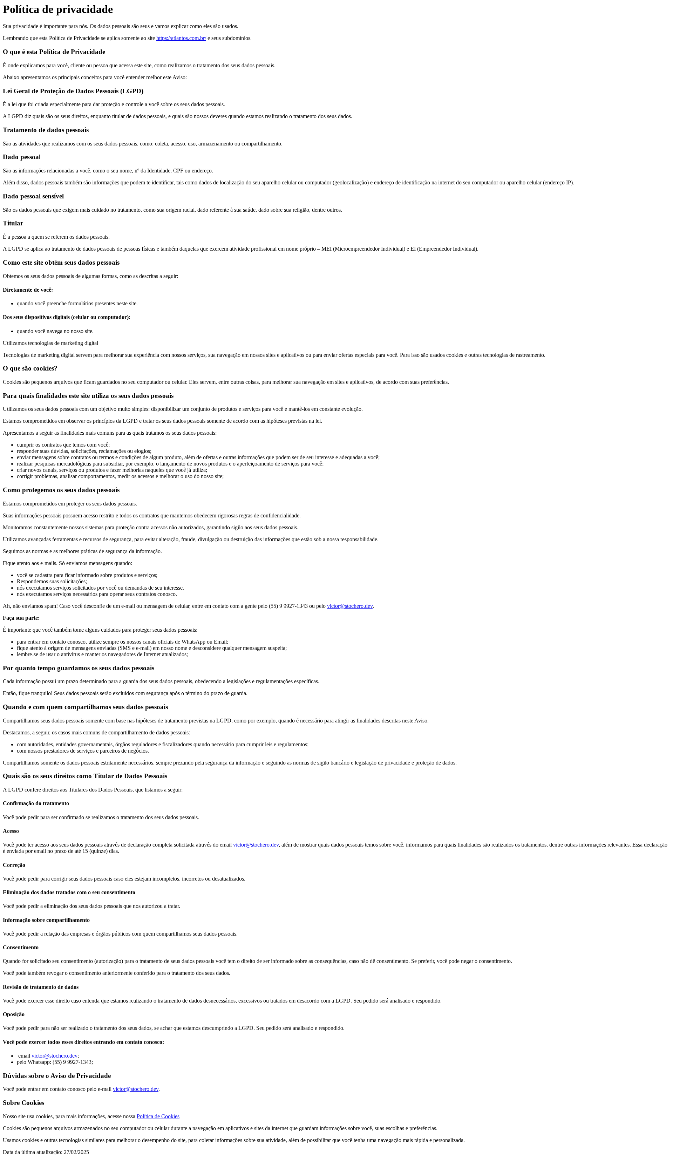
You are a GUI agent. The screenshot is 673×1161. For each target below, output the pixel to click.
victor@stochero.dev (350, 606)
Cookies (170, 1116)
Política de (149, 1116)
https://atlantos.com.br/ (181, 38)
